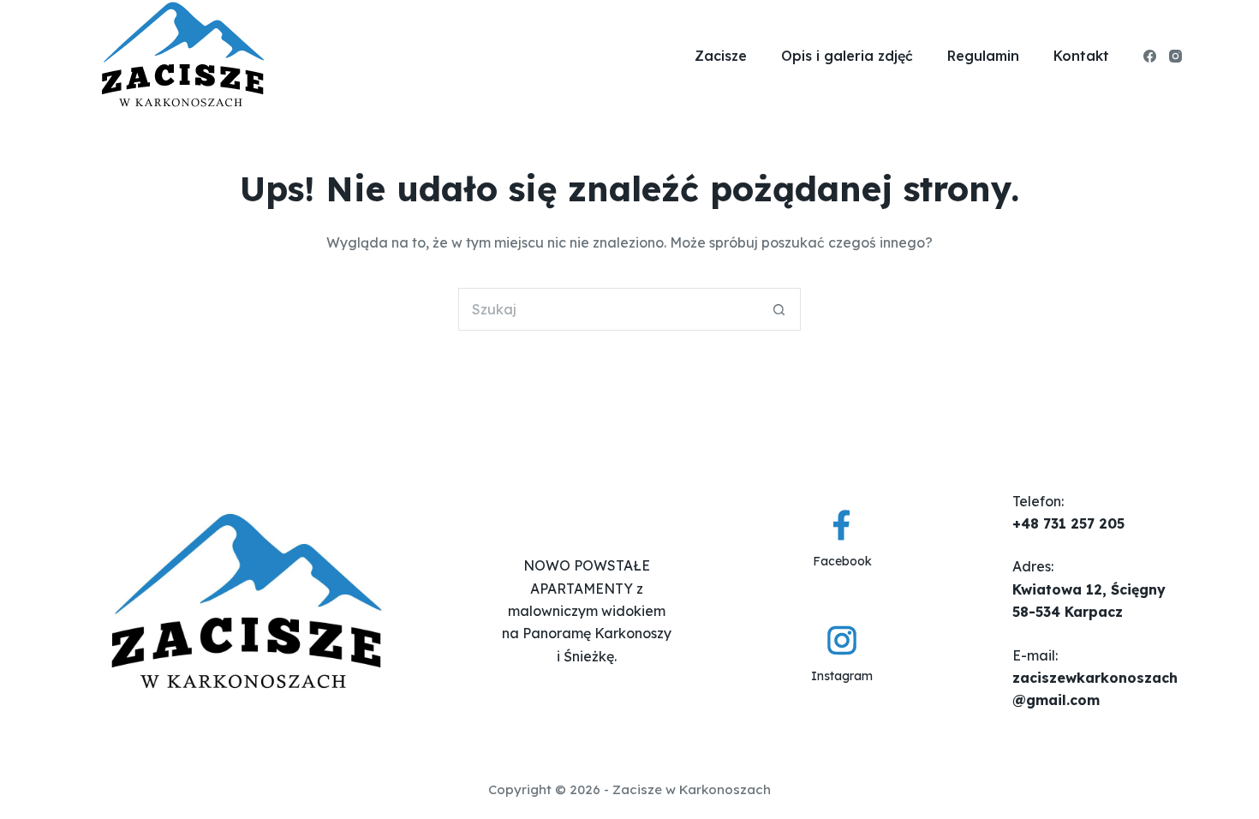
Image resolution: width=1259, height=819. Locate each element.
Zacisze (721, 55)
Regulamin (983, 55)
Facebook (842, 561)
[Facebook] (1149, 56)
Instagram (842, 676)
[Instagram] (1175, 56)
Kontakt (1081, 55)
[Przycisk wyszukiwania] (779, 309)
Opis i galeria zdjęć (847, 55)
